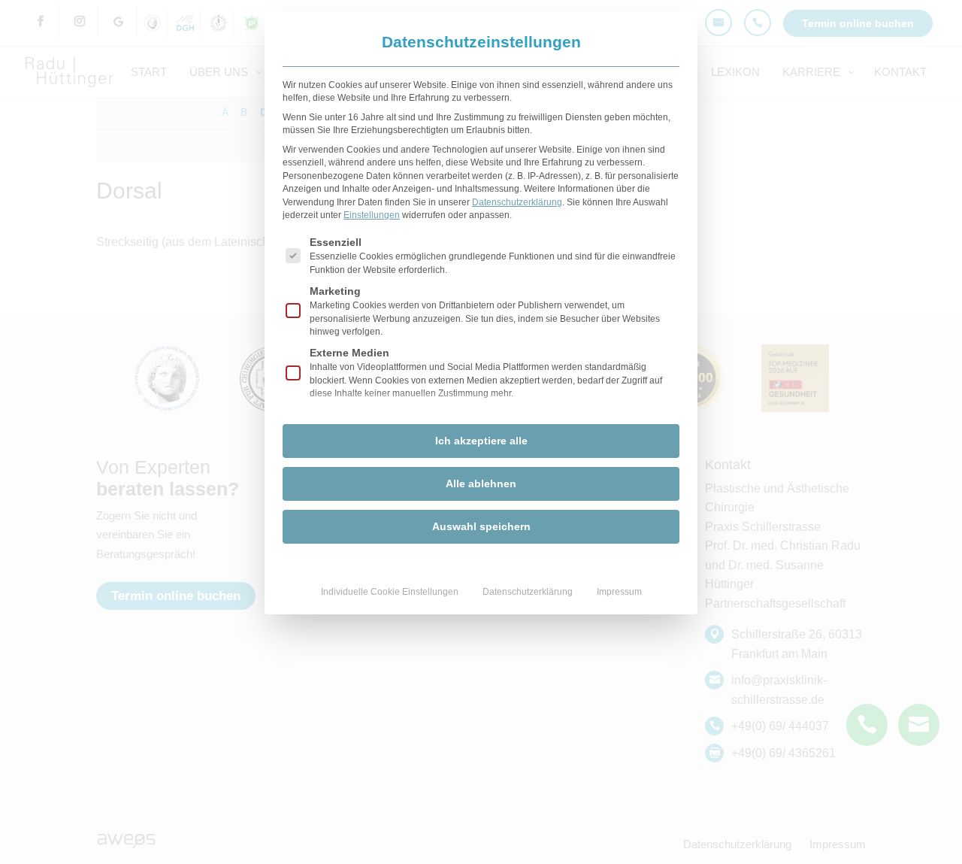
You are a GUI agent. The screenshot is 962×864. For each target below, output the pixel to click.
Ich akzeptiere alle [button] (481, 441)
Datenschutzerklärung (517, 202)
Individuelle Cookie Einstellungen (389, 592)
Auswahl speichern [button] (481, 526)
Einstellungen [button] (371, 215)
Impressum (619, 592)
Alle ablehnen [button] (481, 483)
